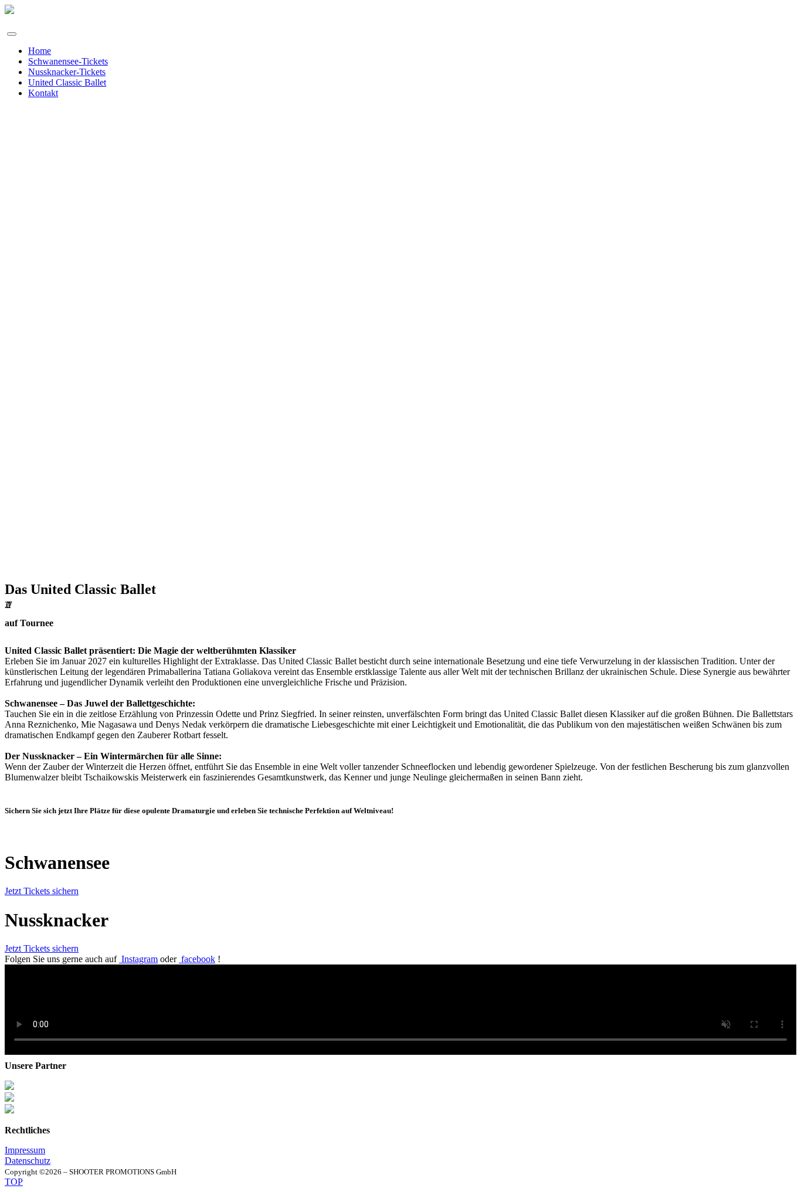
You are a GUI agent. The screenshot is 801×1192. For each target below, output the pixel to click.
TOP (14, 1182)
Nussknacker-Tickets (67, 72)
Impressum (25, 1150)
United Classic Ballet (67, 82)
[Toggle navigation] (11, 34)
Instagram (138, 959)
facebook (197, 959)
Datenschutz (27, 1161)
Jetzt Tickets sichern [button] (42, 891)
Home (39, 51)
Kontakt (43, 93)
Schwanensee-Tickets (68, 61)
